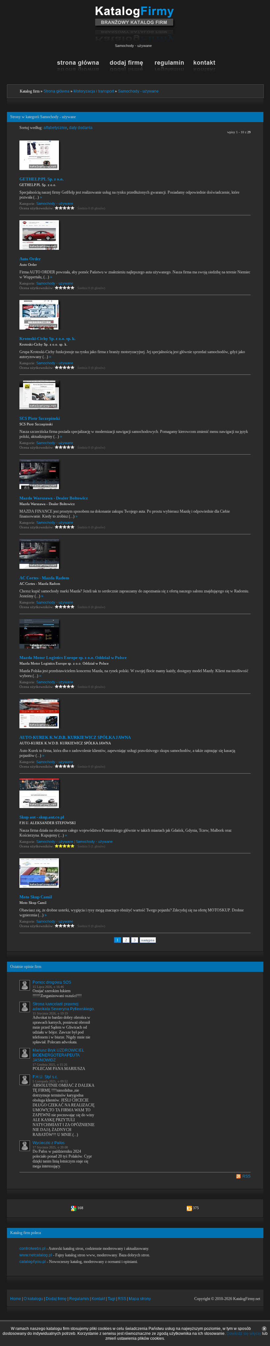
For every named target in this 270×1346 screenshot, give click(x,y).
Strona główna (56, 91)
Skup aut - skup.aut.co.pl (41, 817)
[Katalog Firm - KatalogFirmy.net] (135, 9)
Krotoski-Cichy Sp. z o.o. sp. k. (47, 338)
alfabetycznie (55, 127)
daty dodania (81, 127)
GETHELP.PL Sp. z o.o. (41, 179)
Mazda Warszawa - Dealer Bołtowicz (53, 498)
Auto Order (30, 258)
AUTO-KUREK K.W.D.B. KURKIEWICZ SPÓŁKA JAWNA (75, 737)
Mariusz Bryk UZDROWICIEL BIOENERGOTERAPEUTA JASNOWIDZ (58, 1055)
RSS (246, 1176)
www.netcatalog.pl (35, 1255)
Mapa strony (140, 1298)
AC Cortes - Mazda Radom (44, 577)
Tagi (111, 1298)
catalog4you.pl (32, 1261)
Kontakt (98, 1298)
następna (147, 940)
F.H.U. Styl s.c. (45, 1077)
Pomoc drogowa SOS (52, 982)
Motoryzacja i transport (93, 91)
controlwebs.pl (32, 1248)
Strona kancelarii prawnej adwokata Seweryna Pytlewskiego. (64, 1006)
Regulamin (79, 1298)
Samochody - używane (138, 91)
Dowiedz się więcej (244, 1333)
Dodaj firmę (56, 1298)
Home (15, 1298)
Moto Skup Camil (35, 896)
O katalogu (33, 1298)
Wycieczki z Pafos (49, 1143)
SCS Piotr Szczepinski (39, 418)
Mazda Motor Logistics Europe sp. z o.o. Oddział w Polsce (73, 657)
